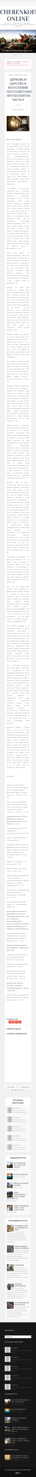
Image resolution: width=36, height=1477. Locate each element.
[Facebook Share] (10, 1022)
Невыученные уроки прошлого (22, 1247)
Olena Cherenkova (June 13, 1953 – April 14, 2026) (21, 1208)
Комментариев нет (18, 109)
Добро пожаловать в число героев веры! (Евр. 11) (16, 1195)
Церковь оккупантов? (20, 1285)
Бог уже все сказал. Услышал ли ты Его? (20, 1457)
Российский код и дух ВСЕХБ (22, 1303)
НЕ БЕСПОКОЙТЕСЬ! (21, 1174)
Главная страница (19, 1090)
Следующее (11, 1087)
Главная (9, 62)
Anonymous (17, 1108)
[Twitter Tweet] (13, 1022)
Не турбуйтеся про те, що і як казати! (17, 51)
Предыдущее (25, 1087)
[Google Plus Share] (16, 1022)
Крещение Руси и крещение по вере (21, 1227)
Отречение (19, 1265)
